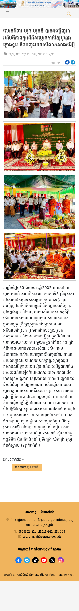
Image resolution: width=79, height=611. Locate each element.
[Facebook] (18, 560)
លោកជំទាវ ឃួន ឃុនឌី (26, 467)
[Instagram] (61, 560)
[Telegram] (27, 560)
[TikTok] (35, 560)
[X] (52, 560)
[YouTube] (44, 560)
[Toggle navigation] (7, 13)
